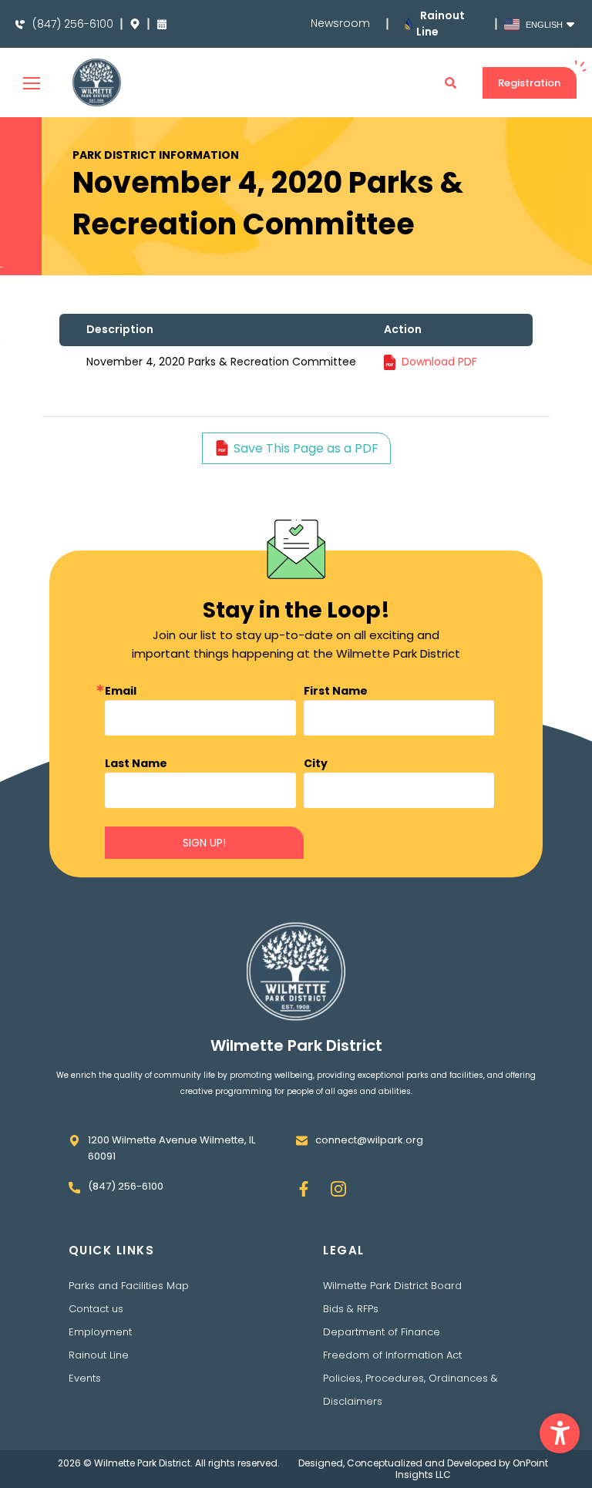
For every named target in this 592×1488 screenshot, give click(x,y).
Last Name (136, 763)
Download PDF (439, 361)
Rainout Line (99, 1355)
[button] (560, 1433)
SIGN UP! (204, 842)
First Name (336, 690)
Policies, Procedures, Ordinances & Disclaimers (410, 1390)
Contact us (96, 1308)
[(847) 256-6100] (20, 24)
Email (120, 690)
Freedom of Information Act (392, 1355)
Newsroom (340, 23)
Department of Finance (381, 1332)
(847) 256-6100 (72, 24)
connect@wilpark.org (369, 1140)
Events (85, 1378)
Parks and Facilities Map (129, 1285)
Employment (100, 1332)
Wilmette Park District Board (392, 1285)
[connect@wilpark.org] (302, 1140)
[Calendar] (161, 24)
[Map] (135, 24)
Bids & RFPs (350, 1308)
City (316, 763)
